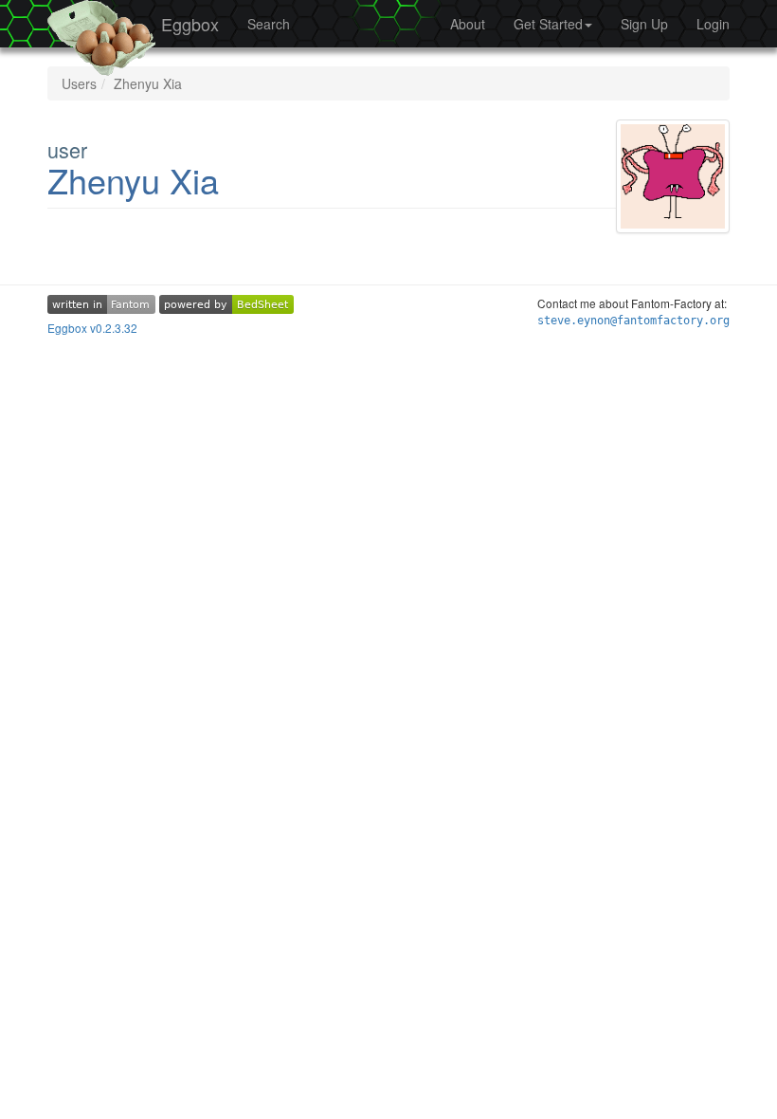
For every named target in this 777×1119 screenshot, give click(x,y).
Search (268, 23)
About (467, 23)
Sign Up (644, 23)
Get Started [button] (548, 23)
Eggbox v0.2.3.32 (92, 328)
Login (713, 23)
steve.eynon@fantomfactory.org (633, 320)
